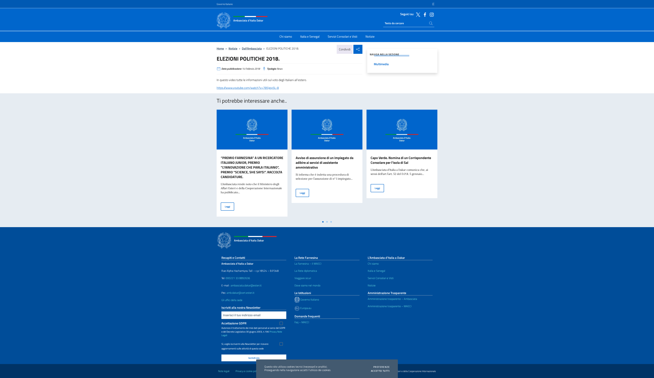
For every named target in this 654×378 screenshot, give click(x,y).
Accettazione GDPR (233, 323)
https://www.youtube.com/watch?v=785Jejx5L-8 (248, 87)
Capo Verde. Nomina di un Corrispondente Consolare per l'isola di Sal (401, 160)
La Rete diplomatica (305, 271)
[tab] (323, 222)
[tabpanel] (252, 164)
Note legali (223, 371)
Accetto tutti (380, 371)
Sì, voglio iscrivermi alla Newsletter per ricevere (244, 344)
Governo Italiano (225, 4)
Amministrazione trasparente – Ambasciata (392, 299)
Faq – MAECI (301, 322)
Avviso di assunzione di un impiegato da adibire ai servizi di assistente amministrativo (324, 162)
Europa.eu (305, 308)
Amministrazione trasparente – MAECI (389, 306)
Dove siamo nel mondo (307, 285)
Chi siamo (373, 264)
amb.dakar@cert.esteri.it (240, 293)
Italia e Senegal (376, 271)
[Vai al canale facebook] (424, 14)
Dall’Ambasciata (252, 48)
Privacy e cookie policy (247, 371)
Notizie (233, 48)
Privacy (273, 331)
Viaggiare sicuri (302, 278)
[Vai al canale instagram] (430, 14)
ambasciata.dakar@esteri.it (246, 285)
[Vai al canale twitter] (417, 14)
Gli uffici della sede (231, 300)
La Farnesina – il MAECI (307, 264)
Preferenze (381, 367)
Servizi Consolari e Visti (381, 278)
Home (220, 48)
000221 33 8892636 (238, 278)
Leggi (229, 206)
